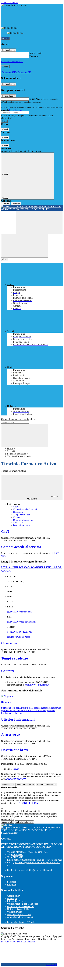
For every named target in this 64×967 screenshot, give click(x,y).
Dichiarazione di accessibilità (20, 906)
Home (10, 448)
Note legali (12, 898)
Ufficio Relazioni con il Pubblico (22, 904)
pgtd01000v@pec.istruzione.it (21, 621)
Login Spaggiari (15, 110)
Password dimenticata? (12, 61)
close (4, 259)
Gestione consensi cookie (19, 914)
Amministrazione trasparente (20, 917)
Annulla (5, 204)
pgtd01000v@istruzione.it (19, 611)
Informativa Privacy (16, 901)
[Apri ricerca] (39, 222)
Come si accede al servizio (25, 509)
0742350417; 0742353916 (19, 632)
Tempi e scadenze (21, 514)
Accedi (5, 38)
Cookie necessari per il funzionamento (19, 811)
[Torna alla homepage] (32, 208)
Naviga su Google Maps (18, 637)
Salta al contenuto (9, 2)
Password (33, 56)
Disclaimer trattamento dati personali (18, 941)
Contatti (17, 517)
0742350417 (17, 854)
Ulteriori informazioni (23, 520)
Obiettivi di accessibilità (18, 909)
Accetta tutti (46, 784)
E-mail (32, 99)
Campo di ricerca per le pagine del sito (19, 419)
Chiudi (5, 129)
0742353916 (17, 857)
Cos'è (15, 506)
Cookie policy (13, 896)
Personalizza (8, 784)
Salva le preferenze (24, 822)
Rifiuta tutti (25, 784)
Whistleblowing (14, 912)
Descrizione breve (21, 525)
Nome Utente (35, 53)
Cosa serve (18, 512)
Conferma (16, 204)
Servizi (10, 451)
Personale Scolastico (16, 453)
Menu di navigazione (42, 497)
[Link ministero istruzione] (14, 5)
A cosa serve (19, 522)
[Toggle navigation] (24, 246)
